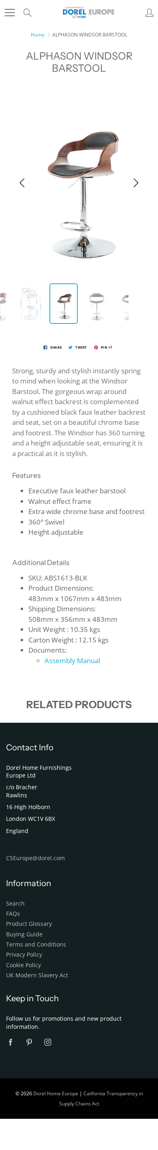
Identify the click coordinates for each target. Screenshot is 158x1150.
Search (15, 903)
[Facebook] (10, 1042)
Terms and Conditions (36, 944)
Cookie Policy (23, 965)
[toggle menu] (9, 12)
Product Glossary (29, 923)
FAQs (13, 913)
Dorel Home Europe (55, 1093)
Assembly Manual (72, 660)
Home (38, 34)
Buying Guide (24, 934)
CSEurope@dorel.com (35, 858)
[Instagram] (48, 1042)
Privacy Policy (24, 954)
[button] (22, 183)
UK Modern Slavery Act (37, 975)
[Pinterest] (29, 1042)
